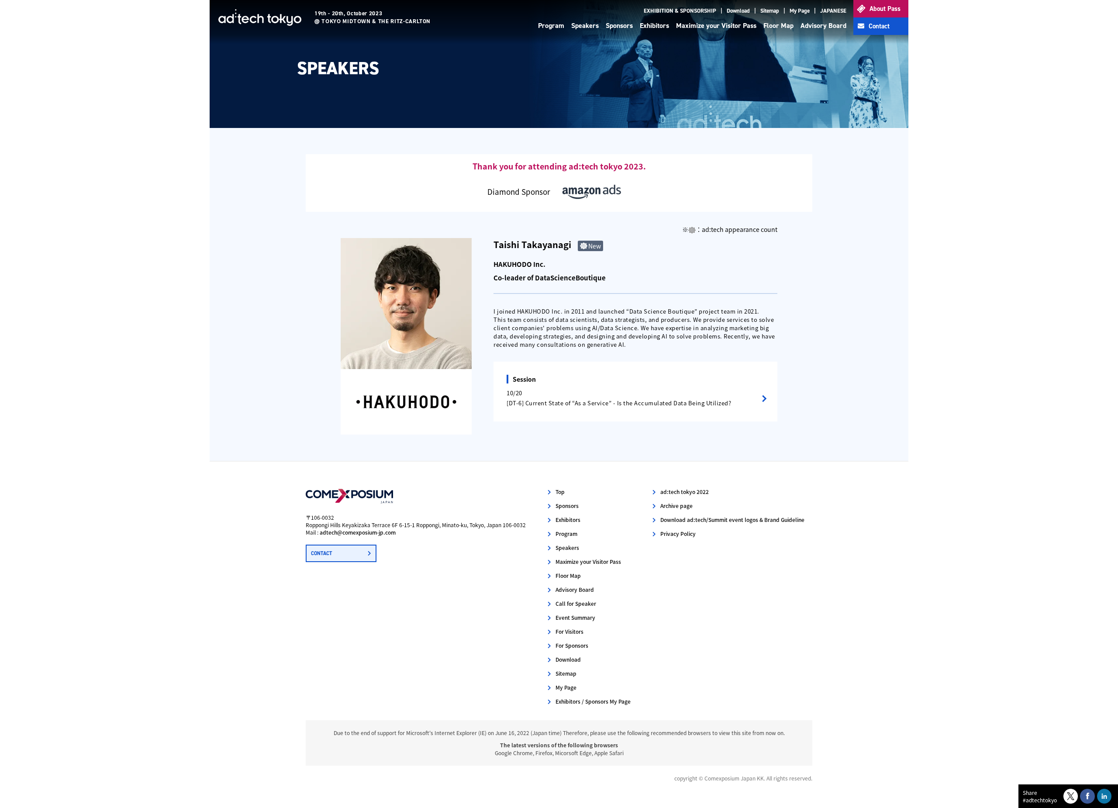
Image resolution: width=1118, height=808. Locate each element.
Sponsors (619, 25)
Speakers (585, 25)
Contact (879, 26)
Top (560, 491)
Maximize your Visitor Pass (716, 25)
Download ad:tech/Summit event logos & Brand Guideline (732, 519)
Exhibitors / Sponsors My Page (593, 701)
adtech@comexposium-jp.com (358, 532)
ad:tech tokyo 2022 (684, 491)
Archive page (676, 505)
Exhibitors (654, 25)
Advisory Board (823, 25)
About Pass (885, 8)
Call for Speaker (576, 603)
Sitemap (769, 10)
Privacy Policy (678, 533)
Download (738, 10)
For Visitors (569, 631)
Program (551, 25)
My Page (800, 10)
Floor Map (778, 25)
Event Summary (575, 617)
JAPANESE (833, 10)
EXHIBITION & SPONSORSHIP (680, 10)
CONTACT (321, 553)
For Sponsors (572, 645)
